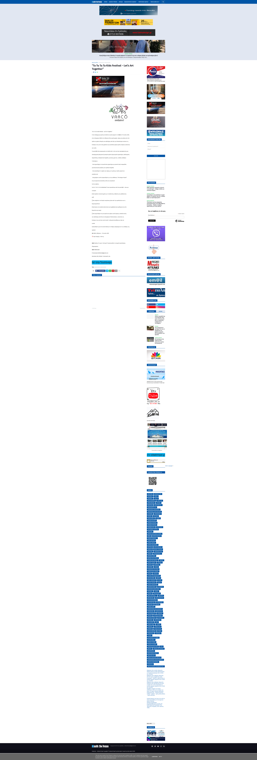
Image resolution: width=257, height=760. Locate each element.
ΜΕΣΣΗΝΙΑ (161, 595)
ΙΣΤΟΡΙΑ (159, 580)
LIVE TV (156, 498)
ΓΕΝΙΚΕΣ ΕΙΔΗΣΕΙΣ (151, 542)
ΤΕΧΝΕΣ (159, 631)
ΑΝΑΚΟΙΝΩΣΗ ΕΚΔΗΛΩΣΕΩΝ (104, 62)
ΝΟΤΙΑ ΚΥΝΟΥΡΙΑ (159, 597)
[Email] (116, 271)
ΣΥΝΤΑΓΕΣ (150, 628)
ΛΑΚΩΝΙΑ (150, 593)
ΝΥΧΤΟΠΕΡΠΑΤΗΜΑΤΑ (152, 600)
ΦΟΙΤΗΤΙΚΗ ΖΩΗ (151, 655)
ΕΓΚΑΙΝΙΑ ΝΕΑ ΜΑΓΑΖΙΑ (152, 560)
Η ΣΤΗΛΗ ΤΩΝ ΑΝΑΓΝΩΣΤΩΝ (154, 575)
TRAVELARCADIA (151, 502)
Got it (160, 756)
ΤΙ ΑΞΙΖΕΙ (149, 635)
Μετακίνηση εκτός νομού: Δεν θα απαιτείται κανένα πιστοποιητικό (159, 341)
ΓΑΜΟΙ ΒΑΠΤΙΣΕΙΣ (151, 540)
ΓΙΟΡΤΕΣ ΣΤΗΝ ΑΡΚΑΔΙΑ (152, 544)
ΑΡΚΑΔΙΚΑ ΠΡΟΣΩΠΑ (152, 525)
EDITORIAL (150, 496)
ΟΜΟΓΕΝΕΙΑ (150, 604)
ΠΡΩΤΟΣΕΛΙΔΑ (157, 620)
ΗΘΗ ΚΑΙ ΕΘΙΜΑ (151, 578)
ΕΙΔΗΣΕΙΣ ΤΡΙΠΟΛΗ (151, 562)
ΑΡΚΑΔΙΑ (158, 518)
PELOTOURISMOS (151, 500)
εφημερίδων (160, 450)
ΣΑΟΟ (156, 622)
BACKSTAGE (150, 494)
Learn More (155, 756)
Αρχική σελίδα (95, 62)
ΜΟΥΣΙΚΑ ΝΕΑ (151, 597)
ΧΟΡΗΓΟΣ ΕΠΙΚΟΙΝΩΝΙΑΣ (153, 662)
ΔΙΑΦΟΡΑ (150, 553)
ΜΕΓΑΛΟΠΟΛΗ (157, 593)
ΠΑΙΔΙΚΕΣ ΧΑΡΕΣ (151, 606)
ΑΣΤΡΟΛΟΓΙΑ (159, 527)
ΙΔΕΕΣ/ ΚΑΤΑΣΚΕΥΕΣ (152, 580)
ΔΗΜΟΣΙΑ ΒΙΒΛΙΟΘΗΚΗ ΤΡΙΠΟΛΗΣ (155, 549)
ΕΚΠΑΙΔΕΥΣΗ (156, 564)
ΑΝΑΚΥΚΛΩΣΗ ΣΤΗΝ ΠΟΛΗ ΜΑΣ (154, 511)
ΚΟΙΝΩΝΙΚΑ (160, 586)
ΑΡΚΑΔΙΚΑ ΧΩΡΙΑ (151, 527)
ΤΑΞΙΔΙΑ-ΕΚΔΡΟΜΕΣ (152, 631)
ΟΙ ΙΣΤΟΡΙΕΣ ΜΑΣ (151, 602)
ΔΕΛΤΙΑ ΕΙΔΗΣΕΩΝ (157, 547)
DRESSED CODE (158, 494)
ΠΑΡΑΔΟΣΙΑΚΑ (151, 611)
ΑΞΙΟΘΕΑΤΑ (150, 513)
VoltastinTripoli (100, 751)
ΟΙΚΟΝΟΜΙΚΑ (160, 602)
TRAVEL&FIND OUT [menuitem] (155, 1)
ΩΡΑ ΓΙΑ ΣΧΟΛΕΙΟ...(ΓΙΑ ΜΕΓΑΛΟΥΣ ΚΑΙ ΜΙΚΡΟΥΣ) (155, 666)
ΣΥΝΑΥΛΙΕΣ (150, 626)
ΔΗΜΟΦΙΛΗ (151, 311)
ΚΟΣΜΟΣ (156, 591)
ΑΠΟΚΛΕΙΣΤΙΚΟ (158, 513)
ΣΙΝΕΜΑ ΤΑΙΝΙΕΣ (151, 624)
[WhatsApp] (97, 72)
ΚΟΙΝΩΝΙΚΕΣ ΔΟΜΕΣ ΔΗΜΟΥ (154, 589)
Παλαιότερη (142, 308)
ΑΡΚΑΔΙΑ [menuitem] (121, 1)
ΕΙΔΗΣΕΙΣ (161, 560)
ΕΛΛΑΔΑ (156, 566)
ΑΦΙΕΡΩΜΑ (150, 531)
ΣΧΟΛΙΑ (160, 311)
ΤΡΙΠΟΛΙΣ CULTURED (152, 644)
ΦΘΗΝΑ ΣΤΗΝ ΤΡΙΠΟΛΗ (159, 648)
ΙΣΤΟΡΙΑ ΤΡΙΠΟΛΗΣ (152, 582)
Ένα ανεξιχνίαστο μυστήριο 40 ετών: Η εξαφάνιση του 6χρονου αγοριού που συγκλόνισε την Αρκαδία (160, 331)
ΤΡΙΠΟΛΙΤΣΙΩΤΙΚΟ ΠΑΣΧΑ (153, 646)
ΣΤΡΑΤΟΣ (158, 624)
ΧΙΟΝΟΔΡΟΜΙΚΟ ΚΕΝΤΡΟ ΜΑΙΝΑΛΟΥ (155, 659)
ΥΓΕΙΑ (161, 646)
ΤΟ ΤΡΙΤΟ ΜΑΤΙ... (151, 639)
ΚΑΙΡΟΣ (159, 582)
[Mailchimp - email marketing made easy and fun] (179, 222)
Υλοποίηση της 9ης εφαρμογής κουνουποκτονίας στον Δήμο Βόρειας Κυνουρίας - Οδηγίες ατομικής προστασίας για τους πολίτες (156, 204)
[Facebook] (93, 72)
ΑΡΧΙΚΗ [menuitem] (105, 1)
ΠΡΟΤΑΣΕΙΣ (150, 620)
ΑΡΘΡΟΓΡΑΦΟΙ (151, 518)
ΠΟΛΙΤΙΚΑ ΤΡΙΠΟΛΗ (152, 617)
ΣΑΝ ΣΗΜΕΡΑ (150, 622)
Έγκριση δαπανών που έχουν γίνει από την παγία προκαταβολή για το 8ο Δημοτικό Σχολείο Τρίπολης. (156, 700)
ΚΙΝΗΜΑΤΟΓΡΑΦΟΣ (152, 586)
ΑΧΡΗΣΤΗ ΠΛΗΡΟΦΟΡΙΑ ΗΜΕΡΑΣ (154, 533)
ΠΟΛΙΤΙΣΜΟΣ (160, 617)
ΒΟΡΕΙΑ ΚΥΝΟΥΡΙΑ (157, 536)
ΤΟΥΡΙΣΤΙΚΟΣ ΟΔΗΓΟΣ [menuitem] (143, 1)
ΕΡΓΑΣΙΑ (149, 573)
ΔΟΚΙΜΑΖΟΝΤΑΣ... (157, 553)
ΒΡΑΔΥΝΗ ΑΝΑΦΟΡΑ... (152, 538)
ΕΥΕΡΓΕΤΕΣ (155, 573)
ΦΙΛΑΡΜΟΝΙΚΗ (151, 650)
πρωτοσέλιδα (155, 450)
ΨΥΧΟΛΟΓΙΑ (150, 664)
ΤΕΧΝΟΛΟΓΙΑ (150, 633)
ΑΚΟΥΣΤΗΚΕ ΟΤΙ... (158, 505)
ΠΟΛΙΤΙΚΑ (150, 615)
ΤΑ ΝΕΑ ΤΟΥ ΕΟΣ (157, 628)
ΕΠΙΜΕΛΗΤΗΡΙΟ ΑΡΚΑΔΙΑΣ (153, 571)
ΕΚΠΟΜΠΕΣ (150, 566)
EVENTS (156, 496)
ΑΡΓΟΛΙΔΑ (156, 516)
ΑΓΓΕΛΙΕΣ (158, 502)
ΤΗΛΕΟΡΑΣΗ (157, 633)
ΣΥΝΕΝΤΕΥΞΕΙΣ (157, 626)
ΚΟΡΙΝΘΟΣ (150, 591)
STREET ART (159, 500)
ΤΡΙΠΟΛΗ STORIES (151, 642)
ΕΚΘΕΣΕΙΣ (160, 562)
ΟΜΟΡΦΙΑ (157, 604)
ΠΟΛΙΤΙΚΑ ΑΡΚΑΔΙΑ (158, 615)
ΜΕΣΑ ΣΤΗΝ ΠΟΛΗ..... (152, 595)
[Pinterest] (113, 271)
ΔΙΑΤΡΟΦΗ (150, 551)
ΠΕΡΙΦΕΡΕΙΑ (159, 613)
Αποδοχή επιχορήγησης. (152, 702)
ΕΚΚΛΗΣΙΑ (150, 564)
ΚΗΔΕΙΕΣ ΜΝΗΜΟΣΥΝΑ (152, 584)
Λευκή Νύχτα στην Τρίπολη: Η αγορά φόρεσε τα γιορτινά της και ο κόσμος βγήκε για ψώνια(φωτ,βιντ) (128, 55)
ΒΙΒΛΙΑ (149, 536)
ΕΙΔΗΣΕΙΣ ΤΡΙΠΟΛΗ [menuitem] (113, 1)
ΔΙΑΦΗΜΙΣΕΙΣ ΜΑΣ (158, 551)
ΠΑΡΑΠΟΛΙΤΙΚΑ (159, 611)
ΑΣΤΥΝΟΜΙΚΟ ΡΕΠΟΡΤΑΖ (153, 529)
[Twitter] (95, 72)
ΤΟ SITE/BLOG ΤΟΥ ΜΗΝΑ (153, 637)
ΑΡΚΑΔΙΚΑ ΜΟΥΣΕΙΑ (152, 520)
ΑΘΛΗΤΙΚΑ (150, 505)
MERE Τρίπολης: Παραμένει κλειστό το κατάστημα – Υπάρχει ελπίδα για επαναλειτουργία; (155, 189)
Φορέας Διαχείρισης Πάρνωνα (154, 657)
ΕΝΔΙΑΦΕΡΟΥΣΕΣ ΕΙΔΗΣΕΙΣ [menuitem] (130, 1)
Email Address (151, 215)
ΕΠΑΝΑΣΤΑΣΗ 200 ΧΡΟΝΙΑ (153, 569)
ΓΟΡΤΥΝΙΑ (150, 547)
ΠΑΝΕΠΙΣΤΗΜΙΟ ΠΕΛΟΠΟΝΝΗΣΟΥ (155, 608)
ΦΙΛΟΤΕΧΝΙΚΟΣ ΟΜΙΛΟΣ (153, 653)
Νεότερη (94, 308)
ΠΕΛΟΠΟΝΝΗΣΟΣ (151, 613)
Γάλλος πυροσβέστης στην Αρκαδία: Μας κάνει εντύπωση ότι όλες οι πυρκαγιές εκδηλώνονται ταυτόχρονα (160, 320)
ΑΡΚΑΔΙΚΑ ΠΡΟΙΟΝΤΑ (152, 522)
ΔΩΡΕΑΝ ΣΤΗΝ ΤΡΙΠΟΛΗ (153, 558)
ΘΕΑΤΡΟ (158, 578)
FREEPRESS (150, 498)
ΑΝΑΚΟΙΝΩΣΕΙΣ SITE (152, 507)
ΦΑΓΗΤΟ (149, 648)
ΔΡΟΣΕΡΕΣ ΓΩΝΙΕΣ (151, 555)
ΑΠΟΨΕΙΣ (150, 516)
